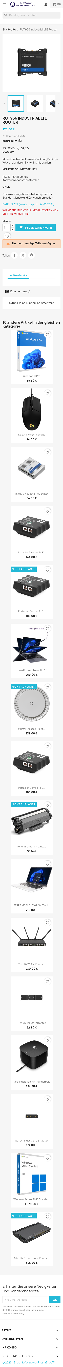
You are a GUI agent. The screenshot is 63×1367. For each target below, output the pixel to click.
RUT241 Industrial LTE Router (31, 1140)
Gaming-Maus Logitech (31, 435)
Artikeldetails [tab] (18, 275)
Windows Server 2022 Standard (31, 1199)
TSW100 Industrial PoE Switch (32, 493)
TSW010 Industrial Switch (31, 1022)
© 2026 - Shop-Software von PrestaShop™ (29, 1362)
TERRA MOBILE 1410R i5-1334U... (32, 905)
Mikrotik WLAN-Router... (31, 964)
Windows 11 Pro (31, 376)
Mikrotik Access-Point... (31, 728)
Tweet (22, 255)
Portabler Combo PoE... (31, 611)
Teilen (14, 255)
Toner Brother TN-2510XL (31, 846)
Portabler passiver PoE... (31, 552)
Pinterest (31, 255)
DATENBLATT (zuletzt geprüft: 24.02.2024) (28, 204)
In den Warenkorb (35, 228)
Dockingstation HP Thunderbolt (31, 1081)
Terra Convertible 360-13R (31, 670)
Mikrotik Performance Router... (31, 1258)
